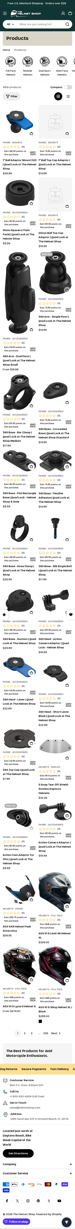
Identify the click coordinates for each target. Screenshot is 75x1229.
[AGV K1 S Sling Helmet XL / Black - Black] (40, 1021)
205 (45, 1033)
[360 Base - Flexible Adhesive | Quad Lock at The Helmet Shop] (55, 461)
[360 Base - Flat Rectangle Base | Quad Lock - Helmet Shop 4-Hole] (19, 461)
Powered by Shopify (49, 1214)
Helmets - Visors (13, 909)
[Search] (67, 24)
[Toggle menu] (5, 13)
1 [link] (17, 1033)
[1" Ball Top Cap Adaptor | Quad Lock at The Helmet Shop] (55, 122)
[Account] (63, 13)
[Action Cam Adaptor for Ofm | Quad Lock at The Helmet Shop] (19, 817)
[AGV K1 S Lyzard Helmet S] (19, 965)
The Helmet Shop (24, 1214)
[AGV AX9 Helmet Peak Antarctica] (19, 888)
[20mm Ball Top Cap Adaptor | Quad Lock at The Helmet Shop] (55, 195)
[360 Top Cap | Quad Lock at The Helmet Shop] (19, 739)
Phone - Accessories (15, 212)
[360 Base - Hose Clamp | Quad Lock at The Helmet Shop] (19, 528)
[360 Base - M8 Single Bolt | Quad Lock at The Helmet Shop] (55, 528)
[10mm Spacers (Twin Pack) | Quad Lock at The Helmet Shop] (19, 193)
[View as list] (68, 96)
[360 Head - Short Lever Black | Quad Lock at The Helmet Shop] (55, 673)
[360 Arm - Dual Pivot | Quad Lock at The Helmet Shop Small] (19, 292)
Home (6, 50)
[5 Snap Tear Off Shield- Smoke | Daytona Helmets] (55, 746)
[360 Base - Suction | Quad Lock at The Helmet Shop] (19, 601)
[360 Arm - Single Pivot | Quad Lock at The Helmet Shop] (55, 272)
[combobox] (37, 24)
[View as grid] (58, 96)
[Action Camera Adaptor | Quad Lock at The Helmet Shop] (55, 811)
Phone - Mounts (12, 142)
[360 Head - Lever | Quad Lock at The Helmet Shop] (19, 667)
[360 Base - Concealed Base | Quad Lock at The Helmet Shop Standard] (55, 391)
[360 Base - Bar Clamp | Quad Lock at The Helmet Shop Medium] (19, 392)
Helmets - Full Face (50, 915)
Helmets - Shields (49, 767)
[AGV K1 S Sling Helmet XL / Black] (55, 966)
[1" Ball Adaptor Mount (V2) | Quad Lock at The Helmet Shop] (19, 122)
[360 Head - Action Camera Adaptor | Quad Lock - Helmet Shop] (55, 601)
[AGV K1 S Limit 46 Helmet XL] (55, 892)
